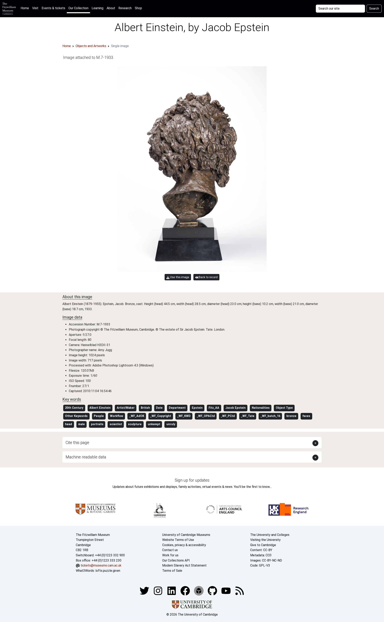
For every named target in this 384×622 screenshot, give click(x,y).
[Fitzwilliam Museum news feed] (239, 591)
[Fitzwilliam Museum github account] (213, 591)
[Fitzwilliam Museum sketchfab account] (199, 591)
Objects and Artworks (91, 46)
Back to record (208, 277)
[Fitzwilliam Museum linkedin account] (185, 591)
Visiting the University (265, 540)
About (111, 8)
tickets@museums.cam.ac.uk (101, 565)
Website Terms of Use (178, 540)
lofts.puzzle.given (107, 571)
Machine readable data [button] (86, 457)
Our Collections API (176, 560)
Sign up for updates (192, 480)
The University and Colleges (269, 535)
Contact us (170, 550)
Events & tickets (53, 8)
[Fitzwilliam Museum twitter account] (145, 591)
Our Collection (78, 8)
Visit (35, 8)
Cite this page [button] (77, 442)
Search (374, 8)
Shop (138, 8)
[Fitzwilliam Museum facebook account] (172, 591)
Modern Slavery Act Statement (184, 565)
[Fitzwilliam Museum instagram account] (158, 591)
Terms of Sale (172, 571)
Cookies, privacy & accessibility (184, 545)
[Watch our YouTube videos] (226, 591)
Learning (97, 8)
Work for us (170, 555)
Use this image (179, 277)
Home (26, 8)
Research (125, 8)
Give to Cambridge (263, 545)
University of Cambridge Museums (186, 535)
